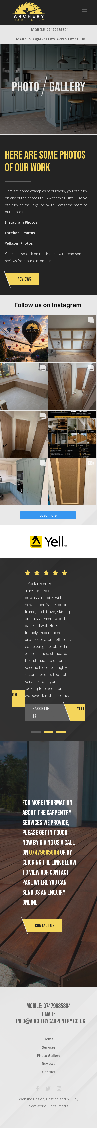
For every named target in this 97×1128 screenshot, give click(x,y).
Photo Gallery (48, 1055)
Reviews (24, 279)
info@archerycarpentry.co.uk (56, 39)
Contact (48, 1071)
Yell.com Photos (19, 243)
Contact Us (44, 926)
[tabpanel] (48, 645)
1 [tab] (36, 732)
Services (48, 1047)
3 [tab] (61, 732)
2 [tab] (48, 732)
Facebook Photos (20, 232)
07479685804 (57, 29)
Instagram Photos (21, 222)
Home (48, 1039)
